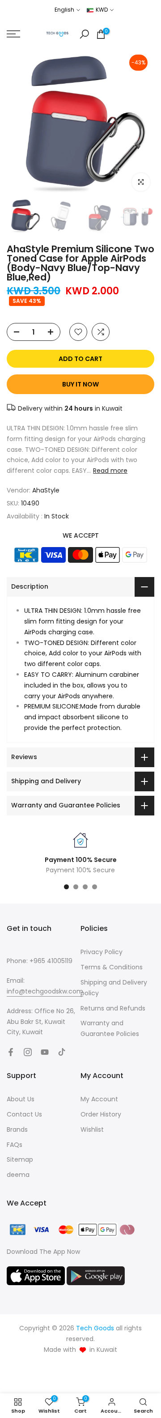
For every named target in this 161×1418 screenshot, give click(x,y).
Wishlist (92, 1129)
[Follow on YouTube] (45, 1052)
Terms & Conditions (111, 967)
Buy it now (80, 384)
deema (18, 1174)
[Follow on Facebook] (11, 1052)
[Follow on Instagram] (28, 1052)
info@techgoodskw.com (45, 991)
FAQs (14, 1144)
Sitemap (20, 1159)
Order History (100, 1114)
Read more (110, 471)
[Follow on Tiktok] (62, 1052)
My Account (99, 1099)
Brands (17, 1129)
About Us (20, 1099)
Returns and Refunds (112, 1008)
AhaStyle (45, 490)
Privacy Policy (101, 951)
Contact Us (24, 1114)
